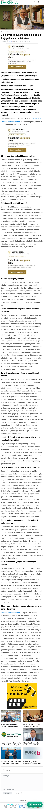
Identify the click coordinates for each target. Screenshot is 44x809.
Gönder (7, 793)
